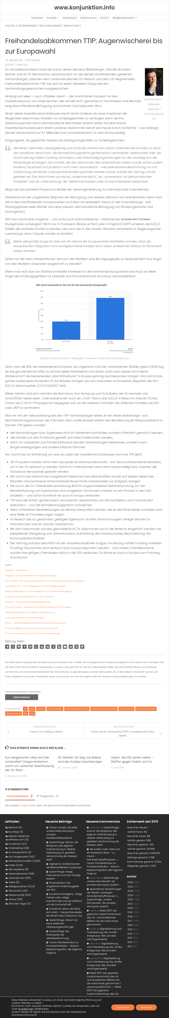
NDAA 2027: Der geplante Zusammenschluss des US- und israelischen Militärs (104, 992)
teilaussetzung (13, 713)
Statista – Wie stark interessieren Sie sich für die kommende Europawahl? (35, 623)
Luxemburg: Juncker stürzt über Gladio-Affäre (24, 617)
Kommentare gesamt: (140, 861)
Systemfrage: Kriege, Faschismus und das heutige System (63, 875)
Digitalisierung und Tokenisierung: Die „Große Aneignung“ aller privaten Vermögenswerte (104, 934)
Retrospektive (16, 869)
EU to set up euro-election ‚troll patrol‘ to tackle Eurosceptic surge (32, 633)
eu (25, 708)
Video (12, 882)
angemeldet (28, 805)
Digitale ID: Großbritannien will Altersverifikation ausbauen (64, 865)
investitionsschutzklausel (103, 708)
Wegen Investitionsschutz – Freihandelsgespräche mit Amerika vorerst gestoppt (38, 591)
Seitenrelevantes (18, 873)
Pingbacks (49, 796)
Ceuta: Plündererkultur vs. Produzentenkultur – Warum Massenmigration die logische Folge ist (64, 947)
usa (32, 713)
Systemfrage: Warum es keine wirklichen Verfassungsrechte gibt (61, 923)
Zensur (13, 899)
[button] (7, 647)
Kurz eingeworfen (19, 856)
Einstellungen (26, 1008)
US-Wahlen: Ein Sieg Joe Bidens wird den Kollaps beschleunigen (80, 760)
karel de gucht (126, 708)
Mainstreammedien (20, 861)
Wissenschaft (16, 895)
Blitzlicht (13, 827)
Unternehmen (27, 26)
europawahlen (55, 708)
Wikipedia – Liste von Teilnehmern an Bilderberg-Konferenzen (31, 575)
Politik (10, 26)
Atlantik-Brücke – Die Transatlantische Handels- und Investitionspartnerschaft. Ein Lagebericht (45, 581)
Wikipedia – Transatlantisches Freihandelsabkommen (27, 602)
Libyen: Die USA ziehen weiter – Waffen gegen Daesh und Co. (132, 760)
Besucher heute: (137, 836)
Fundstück (15, 844)
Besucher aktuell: (137, 827)
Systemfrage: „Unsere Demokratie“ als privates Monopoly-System (103, 881)
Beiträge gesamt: (138, 857)
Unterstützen (22, 697)
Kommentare (21, 796)
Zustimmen (123, 1007)
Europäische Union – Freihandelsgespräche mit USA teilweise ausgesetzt (35, 586)
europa (41, 708)
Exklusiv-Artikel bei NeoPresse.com (17, 837)
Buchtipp (14, 831)
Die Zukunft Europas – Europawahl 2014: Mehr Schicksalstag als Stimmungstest (38, 607)
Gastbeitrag (16, 848)
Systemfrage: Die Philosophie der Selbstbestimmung (57, 935)
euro (32, 708)
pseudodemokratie (145, 708)
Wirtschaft (72, 26)
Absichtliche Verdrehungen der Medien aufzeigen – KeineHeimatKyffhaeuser (104, 892)
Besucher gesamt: (138, 853)
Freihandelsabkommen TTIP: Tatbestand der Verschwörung (30, 612)
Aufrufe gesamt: (137, 849)
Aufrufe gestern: (136, 840)
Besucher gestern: (138, 844)
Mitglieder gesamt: (138, 866)
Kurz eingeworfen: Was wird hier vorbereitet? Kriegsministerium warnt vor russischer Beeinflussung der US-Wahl (29, 764)
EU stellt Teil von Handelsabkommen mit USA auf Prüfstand (29, 596)
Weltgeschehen (50, 26)
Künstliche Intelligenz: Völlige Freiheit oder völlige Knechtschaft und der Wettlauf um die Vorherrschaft (64, 899)
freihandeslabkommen (76, 708)
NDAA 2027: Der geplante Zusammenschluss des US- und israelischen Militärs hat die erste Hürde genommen (104, 917)
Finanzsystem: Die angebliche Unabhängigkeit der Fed (62, 886)
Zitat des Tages (18, 903)
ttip (25, 713)
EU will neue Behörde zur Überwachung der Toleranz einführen (31, 628)
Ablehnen (146, 1007)
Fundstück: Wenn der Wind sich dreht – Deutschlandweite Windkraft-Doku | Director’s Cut (64, 912)
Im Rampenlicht (18, 852)
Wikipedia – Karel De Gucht (16, 570)
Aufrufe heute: (135, 831)
